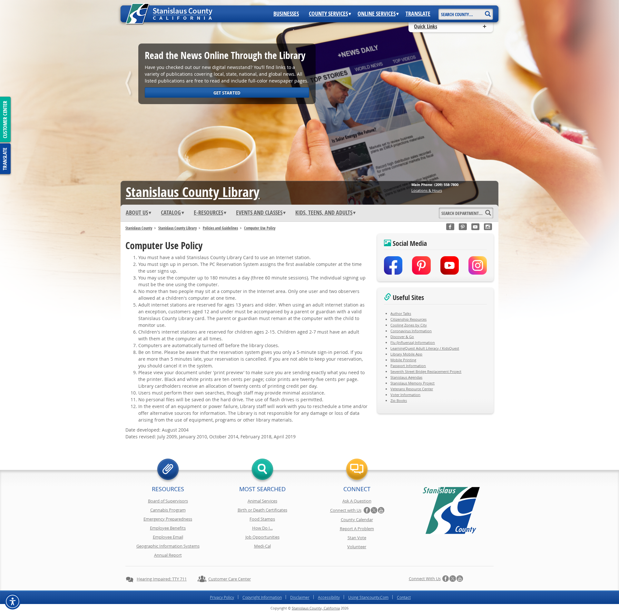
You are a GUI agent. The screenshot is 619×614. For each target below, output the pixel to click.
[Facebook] (450, 226)
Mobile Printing (403, 359)
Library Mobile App (406, 354)
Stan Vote (357, 538)
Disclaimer (300, 597)
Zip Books (398, 400)
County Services (328, 14)
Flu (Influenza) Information (412, 342)
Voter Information (405, 394)
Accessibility (329, 597)
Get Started (227, 93)
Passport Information (408, 365)
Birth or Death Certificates (262, 510)
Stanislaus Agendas (406, 377)
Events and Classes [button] (259, 213)
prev (129, 84)
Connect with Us (345, 510)
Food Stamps (262, 519)
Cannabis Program (168, 510)
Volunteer (356, 547)
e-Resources (208, 213)
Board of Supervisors (168, 501)
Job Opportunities (262, 537)
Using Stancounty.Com (368, 597)
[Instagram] (488, 226)
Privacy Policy (222, 597)
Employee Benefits (168, 528)
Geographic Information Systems (168, 546)
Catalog (171, 213)
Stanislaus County (138, 228)
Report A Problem (357, 528)
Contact (404, 597)
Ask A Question (356, 501)
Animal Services (262, 501)
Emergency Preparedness (167, 519)
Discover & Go (402, 336)
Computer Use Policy (259, 228)
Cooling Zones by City (408, 325)
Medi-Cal (262, 546)
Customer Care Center (229, 579)
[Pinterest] (463, 226)
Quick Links (425, 26)
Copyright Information (262, 597)
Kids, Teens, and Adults (323, 213)
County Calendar (357, 519)
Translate (418, 14)
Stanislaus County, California (316, 608)
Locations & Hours (426, 190)
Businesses (286, 14)
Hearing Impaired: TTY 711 (162, 579)
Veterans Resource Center (411, 388)
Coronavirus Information (411, 330)
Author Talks (400, 313)
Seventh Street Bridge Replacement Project (425, 371)
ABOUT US (137, 213)
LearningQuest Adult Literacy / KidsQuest (424, 348)
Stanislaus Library (193, 191)
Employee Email (168, 537)
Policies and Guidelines (220, 228)
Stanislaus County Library (177, 228)
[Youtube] (475, 226)
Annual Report (168, 555)
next (490, 84)
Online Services (377, 14)
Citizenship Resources (408, 319)
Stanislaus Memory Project (412, 383)
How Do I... (262, 528)
